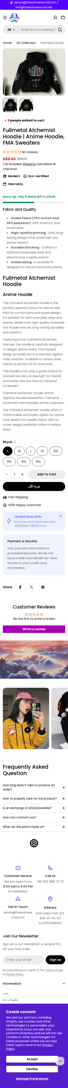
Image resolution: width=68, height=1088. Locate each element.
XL (42, 451)
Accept (32, 1059)
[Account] (55, 17)
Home (7, 43)
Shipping (29, 164)
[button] (12, 152)
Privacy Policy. (15, 974)
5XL (38, 461)
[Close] (60, 515)
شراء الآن (34, 486)
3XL (9, 461)
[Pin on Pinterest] (42, 587)
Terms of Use (54, 970)
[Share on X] (31, 587)
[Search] (60, 29)
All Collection (26, 43)
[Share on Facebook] (20, 587)
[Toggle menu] (5, 17)
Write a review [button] (34, 629)
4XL (23, 461)
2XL (55, 451)
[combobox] (34, 29)
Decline (32, 1069)
